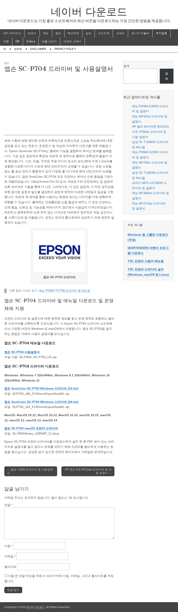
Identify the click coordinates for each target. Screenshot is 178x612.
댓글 (8, 505)
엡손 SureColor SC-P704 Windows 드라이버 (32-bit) (41, 388)
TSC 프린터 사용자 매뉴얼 (146, 261)
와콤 (6, 41)
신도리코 (103, 33)
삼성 (88, 33)
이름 (8, 546)
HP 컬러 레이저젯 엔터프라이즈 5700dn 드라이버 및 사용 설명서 (150, 131)
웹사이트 (10, 566)
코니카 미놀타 (140, 33)
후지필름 (161, 33)
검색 (126, 66)
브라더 (32, 33)
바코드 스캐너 (72, 41)
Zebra (30, 41)
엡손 (58, 33)
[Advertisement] (59, 105)
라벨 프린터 (49, 41)
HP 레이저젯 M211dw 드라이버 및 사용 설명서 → (88, 471)
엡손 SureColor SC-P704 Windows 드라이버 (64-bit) (41, 402)
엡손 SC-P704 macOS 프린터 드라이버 (31, 428)
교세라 (120, 33)
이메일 (9, 556)
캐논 (46, 33)
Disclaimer (38, 48)
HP (18, 41)
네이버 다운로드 (89, 11)
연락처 (18, 48)
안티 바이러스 (12, 33)
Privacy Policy (65, 48)
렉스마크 (73, 33)
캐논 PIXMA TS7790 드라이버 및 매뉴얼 (64, 290)
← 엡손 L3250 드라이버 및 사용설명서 (30, 471)
